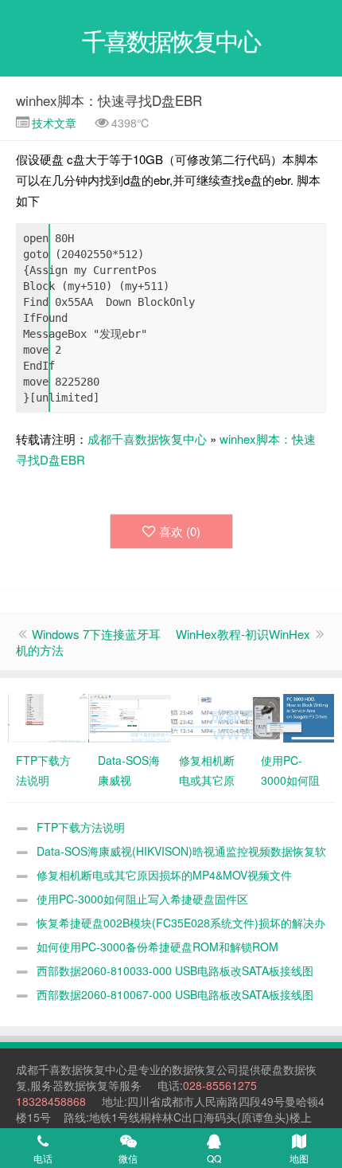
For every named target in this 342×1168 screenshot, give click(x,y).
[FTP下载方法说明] (48, 716)
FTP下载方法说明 (81, 827)
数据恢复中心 (93, 1069)
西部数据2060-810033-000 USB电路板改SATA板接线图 (175, 970)
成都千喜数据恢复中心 (147, 438)
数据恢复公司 (205, 1069)
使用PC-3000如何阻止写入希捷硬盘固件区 (142, 899)
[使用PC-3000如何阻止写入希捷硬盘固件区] (293, 716)
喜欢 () (179, 531)
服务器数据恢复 (69, 1085)
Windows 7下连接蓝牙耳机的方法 (88, 641)
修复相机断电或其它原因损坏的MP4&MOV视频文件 (164, 875)
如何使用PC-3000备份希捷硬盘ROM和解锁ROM (157, 946)
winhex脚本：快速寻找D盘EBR (109, 100)
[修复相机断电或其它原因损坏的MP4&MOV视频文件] (211, 716)
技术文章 (52, 123)
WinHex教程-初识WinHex (243, 633)
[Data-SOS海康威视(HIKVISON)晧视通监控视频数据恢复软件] (130, 716)
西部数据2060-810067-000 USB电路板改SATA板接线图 (175, 994)
